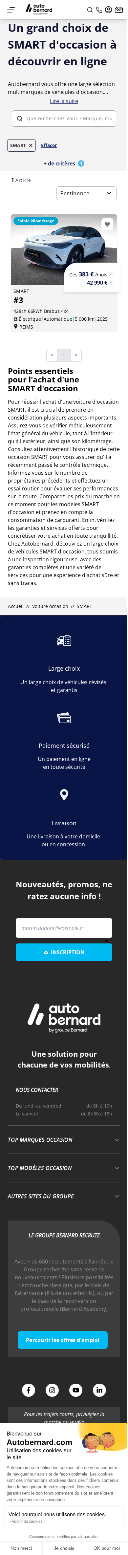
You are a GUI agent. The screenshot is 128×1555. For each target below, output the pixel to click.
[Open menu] (11, 9)
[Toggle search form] (90, 9)
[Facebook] (28, 1390)
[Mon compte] (109, 10)
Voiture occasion (50, 606)
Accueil (16, 606)
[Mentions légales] (111, 274)
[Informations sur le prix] (111, 282)
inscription (68, 952)
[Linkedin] (99, 1390)
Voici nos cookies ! (28, 1521)
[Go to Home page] (39, 9)
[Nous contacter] (119, 10)
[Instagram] (52, 1390)
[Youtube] (75, 1390)
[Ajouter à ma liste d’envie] (107, 224)
